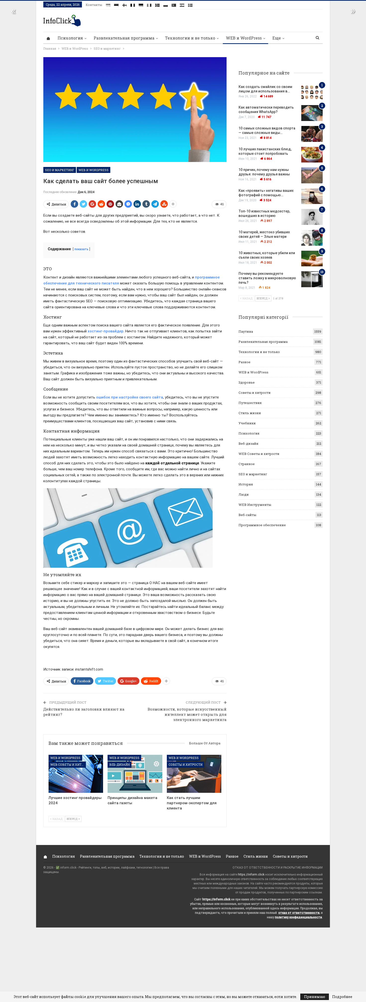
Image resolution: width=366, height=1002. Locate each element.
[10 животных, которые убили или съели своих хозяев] (312, 259)
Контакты (94, 4)
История (246, 484)
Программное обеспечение (262, 525)
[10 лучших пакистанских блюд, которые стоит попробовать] (312, 155)
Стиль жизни (250, 413)
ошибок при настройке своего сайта (129, 397)
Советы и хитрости (185, 764)
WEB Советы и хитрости (68, 764)
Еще (276, 37)
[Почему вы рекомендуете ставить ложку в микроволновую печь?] (312, 279)
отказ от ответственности (298, 913)
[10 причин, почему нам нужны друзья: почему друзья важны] (312, 175)
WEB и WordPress (244, 37)
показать (81, 249)
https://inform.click (251, 874)
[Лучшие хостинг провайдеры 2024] (76, 774)
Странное (247, 464)
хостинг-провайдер (105, 331)
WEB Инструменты (255, 504)
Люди (244, 494)
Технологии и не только (190, 37)
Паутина (246, 331)
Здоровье (247, 382)
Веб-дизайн (119, 764)
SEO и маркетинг (59, 170)
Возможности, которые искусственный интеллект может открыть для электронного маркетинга (187, 714)
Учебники (247, 423)
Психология (70, 37)
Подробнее (342, 997)
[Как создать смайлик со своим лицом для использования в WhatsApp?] (312, 92)
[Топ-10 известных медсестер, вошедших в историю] (312, 217)
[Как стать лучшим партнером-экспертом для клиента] (194, 774)
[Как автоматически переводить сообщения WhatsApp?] (312, 113)
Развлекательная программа (124, 37)
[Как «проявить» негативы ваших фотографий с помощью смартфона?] (312, 196)
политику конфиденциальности (298, 917)
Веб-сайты (247, 515)
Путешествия (250, 403)
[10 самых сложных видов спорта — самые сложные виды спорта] (312, 134)
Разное (244, 362)
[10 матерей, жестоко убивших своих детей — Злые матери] (312, 238)
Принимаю (314, 996)
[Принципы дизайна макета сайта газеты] (135, 774)
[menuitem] (108, 4)
